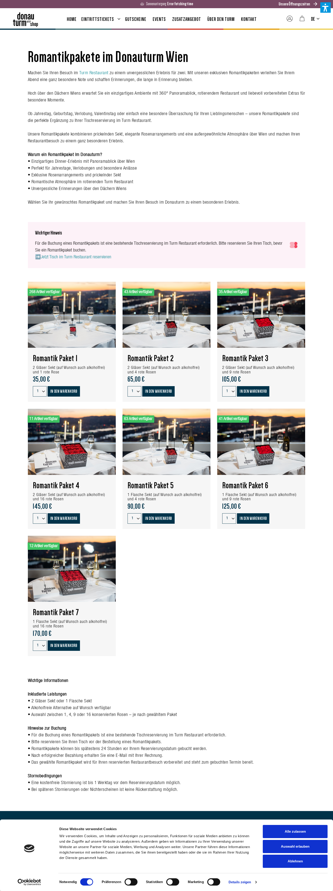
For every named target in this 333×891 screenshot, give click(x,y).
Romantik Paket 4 (56, 485)
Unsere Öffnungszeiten (294, 4)
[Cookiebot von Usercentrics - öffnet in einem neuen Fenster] (29, 882)
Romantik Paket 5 (151, 485)
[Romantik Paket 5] (166, 442)
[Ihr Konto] (289, 19)
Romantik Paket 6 (245, 485)
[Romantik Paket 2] (166, 315)
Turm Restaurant (94, 73)
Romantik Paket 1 (55, 358)
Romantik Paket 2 (151, 358)
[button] (325, 7)
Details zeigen (240, 882)
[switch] (131, 882)
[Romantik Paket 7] (72, 569)
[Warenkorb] (302, 19)
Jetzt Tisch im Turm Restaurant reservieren (76, 257)
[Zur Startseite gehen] (25, 18)
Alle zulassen (295, 831)
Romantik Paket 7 (56, 612)
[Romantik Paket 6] (261, 442)
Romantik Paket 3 (245, 358)
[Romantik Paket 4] (72, 442)
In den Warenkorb (63, 391)
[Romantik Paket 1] (72, 315)
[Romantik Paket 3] (261, 315)
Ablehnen (295, 861)
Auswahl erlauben (295, 846)
